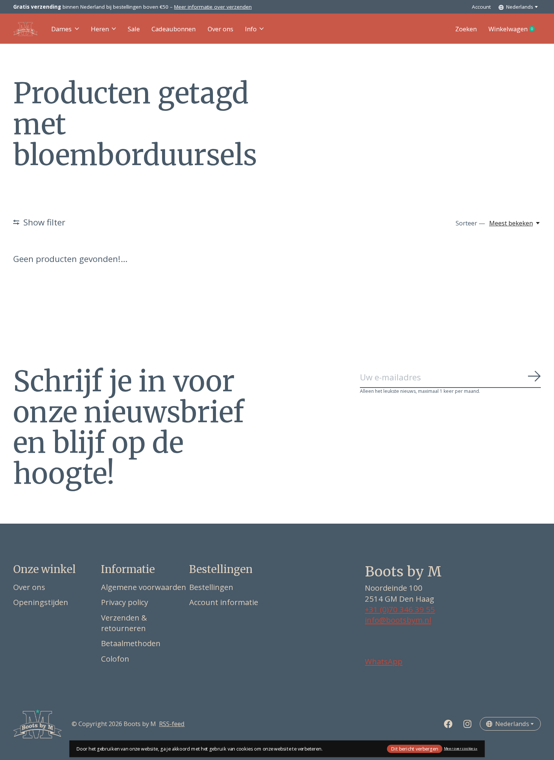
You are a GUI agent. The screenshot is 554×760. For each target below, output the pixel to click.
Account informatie (223, 602)
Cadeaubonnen (174, 29)
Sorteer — (470, 223)
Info (251, 29)
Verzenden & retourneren (124, 622)
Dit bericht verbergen (414, 748)
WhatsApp (383, 661)
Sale (134, 29)
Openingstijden (40, 602)
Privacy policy (124, 602)
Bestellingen (211, 587)
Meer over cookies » (460, 748)
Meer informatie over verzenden (213, 6)
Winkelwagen (514, 29)
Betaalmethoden (131, 643)
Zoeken (466, 29)
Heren (100, 29)
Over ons (220, 29)
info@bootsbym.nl (398, 619)
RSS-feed (172, 723)
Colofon (115, 658)
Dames (61, 29)
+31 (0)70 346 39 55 (400, 609)
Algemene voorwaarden (143, 587)
